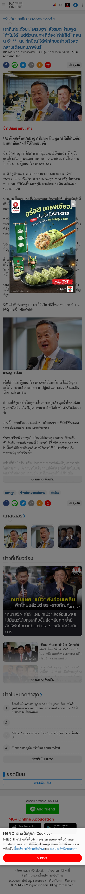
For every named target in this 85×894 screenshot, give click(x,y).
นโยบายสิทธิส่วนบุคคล (63, 848)
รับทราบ (42, 857)
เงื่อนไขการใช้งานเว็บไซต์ (29, 848)
